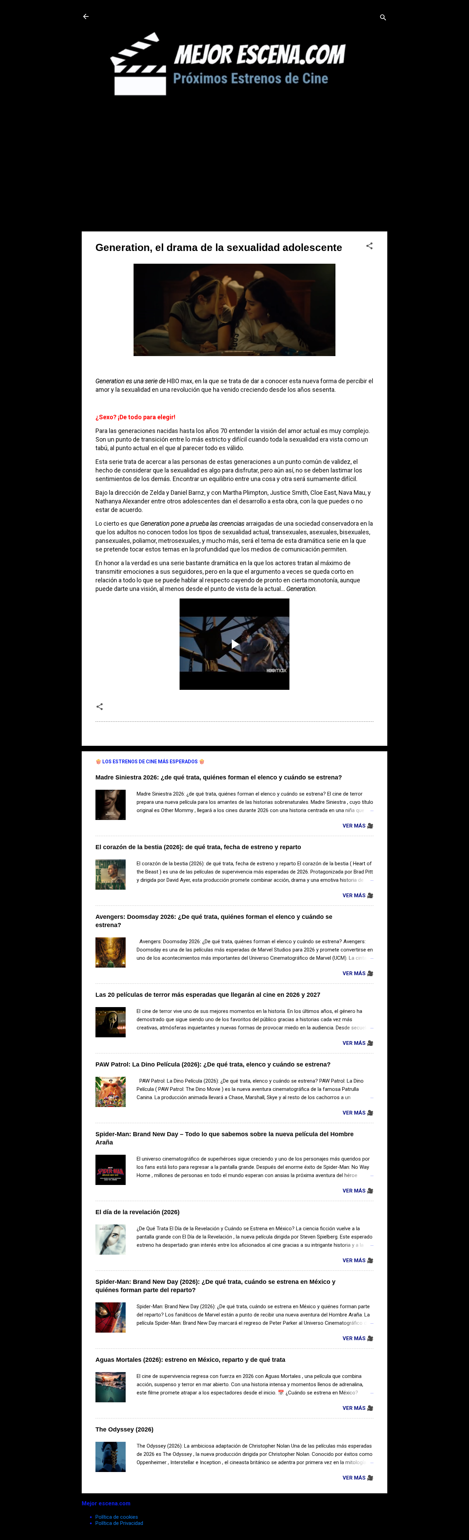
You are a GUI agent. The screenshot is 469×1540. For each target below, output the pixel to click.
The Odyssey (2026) (124, 1429)
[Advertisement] (234, 178)
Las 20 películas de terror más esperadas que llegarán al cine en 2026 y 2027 (207, 994)
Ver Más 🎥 (358, 826)
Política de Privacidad (119, 1523)
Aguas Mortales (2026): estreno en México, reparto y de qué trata (190, 1359)
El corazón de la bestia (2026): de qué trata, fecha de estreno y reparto (198, 847)
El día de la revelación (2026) (137, 1212)
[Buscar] (383, 18)
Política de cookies (116, 1517)
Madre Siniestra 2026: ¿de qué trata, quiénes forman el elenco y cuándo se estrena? (218, 777)
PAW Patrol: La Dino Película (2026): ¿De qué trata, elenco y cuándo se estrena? (213, 1064)
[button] (369, 247)
